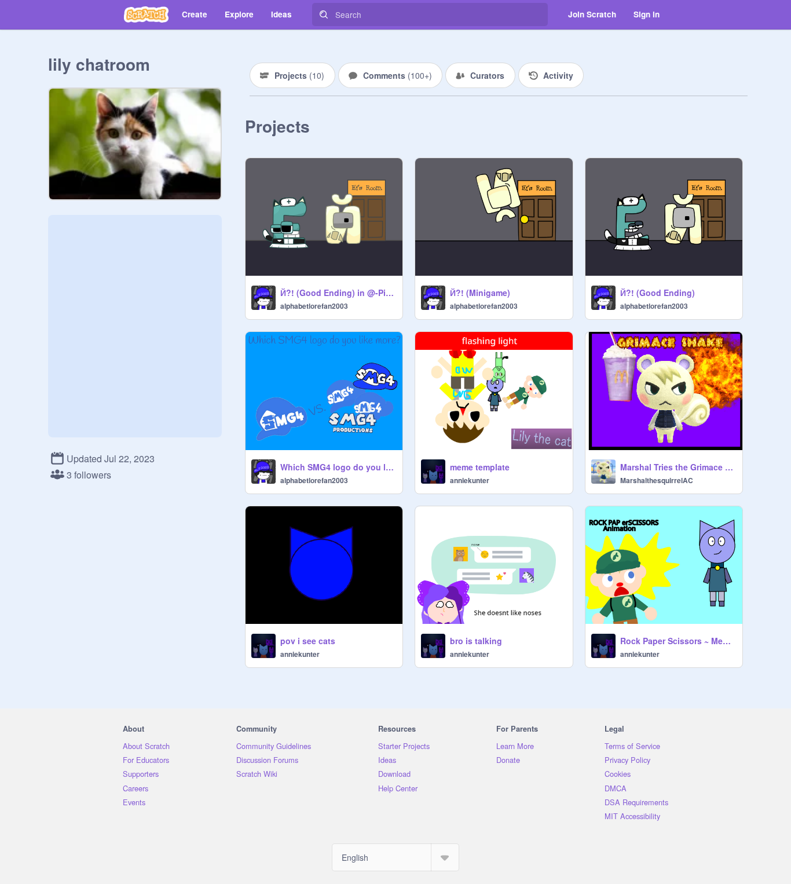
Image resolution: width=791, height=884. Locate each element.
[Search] (323, 14)
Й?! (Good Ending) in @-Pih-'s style (337, 292)
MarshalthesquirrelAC (656, 480)
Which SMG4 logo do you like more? (337, 467)
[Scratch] (146, 14)
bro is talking (476, 640)
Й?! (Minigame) (480, 292)
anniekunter (469, 480)
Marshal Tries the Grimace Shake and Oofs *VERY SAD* (677, 467)
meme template (480, 467)
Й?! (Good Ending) (657, 292)
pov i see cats (307, 640)
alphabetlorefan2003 (314, 306)
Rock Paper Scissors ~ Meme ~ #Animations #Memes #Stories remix (677, 640)
